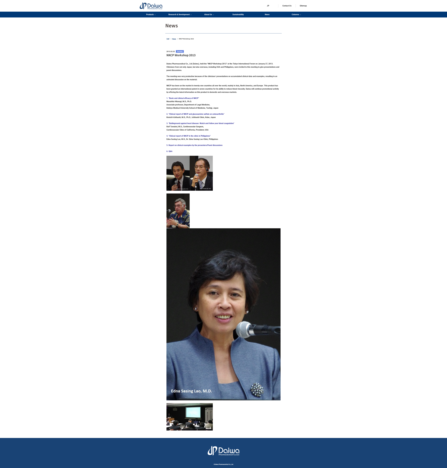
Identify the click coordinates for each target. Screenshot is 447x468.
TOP (167, 38)
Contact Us (286, 6)
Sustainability (238, 14)
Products (150, 14)
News (267, 14)
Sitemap (303, 6)
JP (268, 6)
